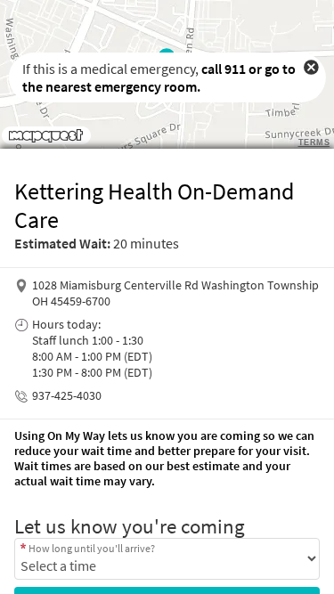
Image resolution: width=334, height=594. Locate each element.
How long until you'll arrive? (92, 548)
